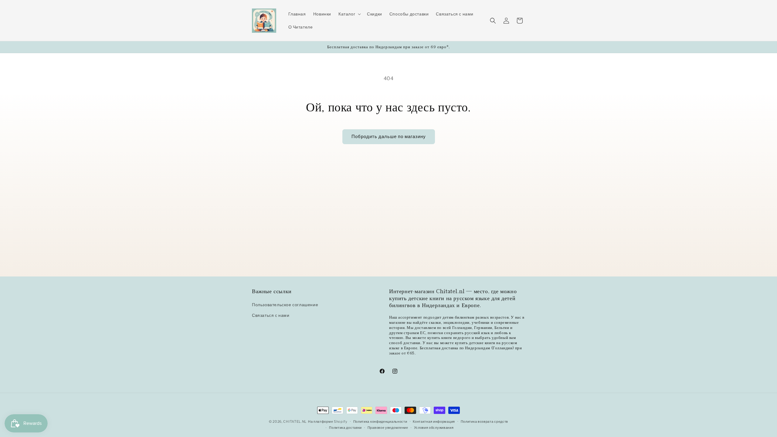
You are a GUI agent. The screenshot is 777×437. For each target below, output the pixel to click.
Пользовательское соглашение (285, 304)
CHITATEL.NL (295, 421)
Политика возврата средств (484, 421)
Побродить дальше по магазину (388, 136)
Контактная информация (434, 421)
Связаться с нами (271, 315)
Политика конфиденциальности (380, 421)
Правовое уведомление (388, 427)
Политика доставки (345, 427)
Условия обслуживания (434, 427)
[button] (349, 14)
